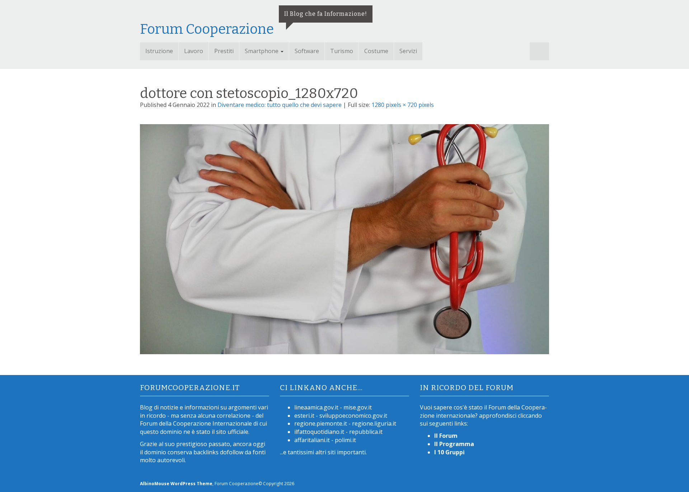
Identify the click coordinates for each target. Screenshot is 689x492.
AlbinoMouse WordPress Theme (176, 484)
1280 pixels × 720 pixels (402, 105)
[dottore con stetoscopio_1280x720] (344, 240)
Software (307, 51)
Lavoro (193, 51)
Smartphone (262, 51)
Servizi (408, 51)
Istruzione (159, 51)
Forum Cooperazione (207, 29)
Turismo (341, 51)
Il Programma (454, 444)
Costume (376, 51)
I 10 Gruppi (449, 452)
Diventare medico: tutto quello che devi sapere (279, 105)
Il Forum (446, 436)
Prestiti (224, 51)
